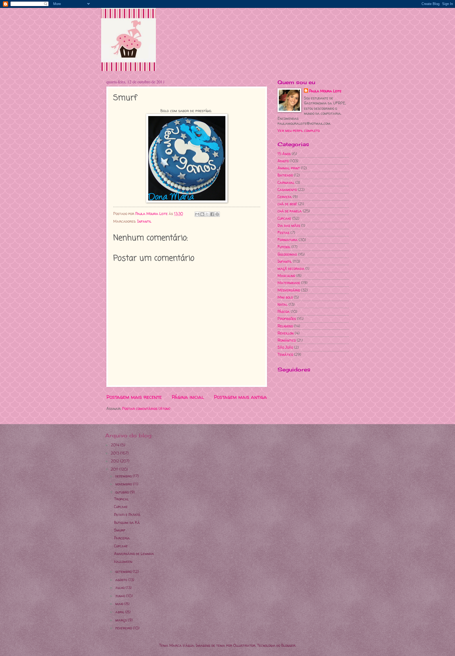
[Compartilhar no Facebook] (212, 214)
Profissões (287, 318)
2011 (115, 469)
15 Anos (284, 153)
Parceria (122, 537)
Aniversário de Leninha (134, 553)
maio (119, 603)
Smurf (119, 530)
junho (120, 595)
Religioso (285, 325)
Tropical (121, 498)
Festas (283, 232)
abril (120, 611)
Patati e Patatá (127, 514)
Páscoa (284, 311)
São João (285, 347)
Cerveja (285, 196)
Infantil (144, 221)
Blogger (288, 645)
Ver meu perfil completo (299, 130)
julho (120, 587)
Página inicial (188, 397)
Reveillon (286, 333)
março (121, 620)
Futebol (284, 246)
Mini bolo (285, 297)
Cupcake (284, 218)
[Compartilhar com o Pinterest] (217, 214)
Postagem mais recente (134, 397)
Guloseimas (287, 254)
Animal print (289, 167)
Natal (283, 304)
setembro (124, 571)
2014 (115, 444)
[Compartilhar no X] (207, 214)
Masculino (286, 275)
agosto (121, 579)
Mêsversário (289, 290)
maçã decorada (291, 268)
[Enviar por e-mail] (197, 214)
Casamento (287, 189)
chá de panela (290, 210)
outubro (122, 492)
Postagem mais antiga (240, 397)
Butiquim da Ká (127, 522)
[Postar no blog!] (202, 214)
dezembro (124, 475)
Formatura (288, 239)
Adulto (283, 160)
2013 (115, 453)
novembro (124, 483)
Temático (285, 354)
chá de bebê (287, 203)
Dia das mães (289, 225)
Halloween (123, 561)
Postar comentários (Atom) (146, 408)
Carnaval (286, 182)
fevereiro (124, 627)
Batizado (285, 175)
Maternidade (289, 282)
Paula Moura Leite (325, 90)
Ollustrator (244, 645)
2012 (115, 460)
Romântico (287, 340)
